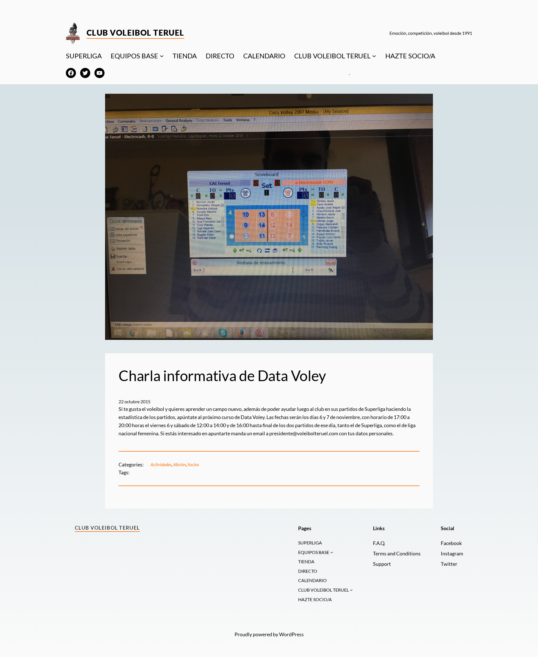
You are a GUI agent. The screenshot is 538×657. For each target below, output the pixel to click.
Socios (193, 464)
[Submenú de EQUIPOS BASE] (162, 56)
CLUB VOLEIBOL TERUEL (332, 56)
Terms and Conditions (397, 553)
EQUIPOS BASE (134, 56)
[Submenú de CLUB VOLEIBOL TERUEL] (374, 56)
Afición (179, 464)
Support (382, 564)
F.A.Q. (379, 543)
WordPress (291, 634)
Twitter (449, 564)
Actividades (160, 464)
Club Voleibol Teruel (135, 32)
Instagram (452, 553)
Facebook (451, 543)
